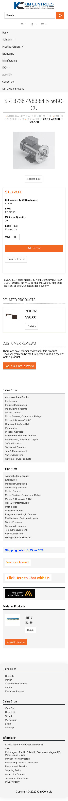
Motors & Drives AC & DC (22, 116)
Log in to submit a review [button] (19, 366)
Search (9, 716)
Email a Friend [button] (16, 259)
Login (8, 723)
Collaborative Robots (16, 683)
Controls (9, 676)
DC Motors (45, 116)
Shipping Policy (13, 770)
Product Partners (11, 46)
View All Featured (16, 642)
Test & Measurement (16, 451)
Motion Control (12, 412)
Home (5, 32)
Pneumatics (11, 428)
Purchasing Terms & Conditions (21, 762)
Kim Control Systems (13, 88)
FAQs (5, 67)
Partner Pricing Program (17, 758)
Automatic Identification (17, 397)
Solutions (7, 39)
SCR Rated (33, 119)
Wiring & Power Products (18, 458)
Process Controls (14, 431)
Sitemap (9, 727)
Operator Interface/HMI (17, 424)
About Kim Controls (15, 774)
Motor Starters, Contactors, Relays (23, 416)
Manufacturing (9, 60)
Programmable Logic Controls (20, 435)
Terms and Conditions (16, 778)
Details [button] (32, 326)
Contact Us (8, 81)
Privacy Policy (12, 781)
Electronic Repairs (14, 691)
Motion (8, 679)
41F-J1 (29, 617)
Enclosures (11, 401)
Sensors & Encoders (15, 447)
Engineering (8, 53)
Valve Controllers (14, 454)
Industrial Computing (16, 405)
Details (30, 630)
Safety (8, 687)
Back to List (33, 178)
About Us (7, 74)
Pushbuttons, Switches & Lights (21, 439)
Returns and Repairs (16, 766)
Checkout (10, 712)
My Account (11, 720)
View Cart (10, 708)
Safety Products (13, 443)
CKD (7, 748)
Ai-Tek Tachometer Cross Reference (24, 744)
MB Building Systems (16, 408)
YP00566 (31, 311)
